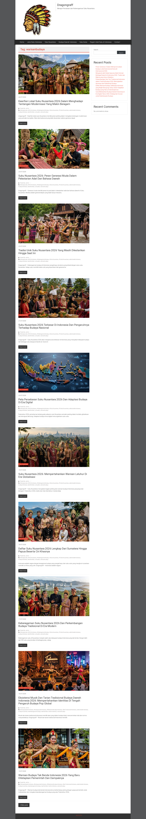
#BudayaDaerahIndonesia (26, 709)
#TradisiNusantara (64, 110)
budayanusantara (23, 711)
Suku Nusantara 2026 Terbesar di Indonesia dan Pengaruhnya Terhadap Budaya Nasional (53, 326)
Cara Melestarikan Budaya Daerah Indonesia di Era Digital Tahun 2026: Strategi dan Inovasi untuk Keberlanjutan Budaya (110, 94)
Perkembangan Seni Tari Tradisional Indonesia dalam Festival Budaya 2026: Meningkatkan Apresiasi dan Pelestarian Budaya (110, 81)
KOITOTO (79, 815)
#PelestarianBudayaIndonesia (54, 709)
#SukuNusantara (53, 110)
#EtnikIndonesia (32, 110)
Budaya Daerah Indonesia (68, 42)
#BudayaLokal (24, 110)
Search (96, 49)
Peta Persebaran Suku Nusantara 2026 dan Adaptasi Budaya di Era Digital (52, 401)
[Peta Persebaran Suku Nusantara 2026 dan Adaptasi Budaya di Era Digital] (53, 372)
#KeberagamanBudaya (43, 110)
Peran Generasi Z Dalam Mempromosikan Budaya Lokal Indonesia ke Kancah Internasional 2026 (109, 69)
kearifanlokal (31, 112)
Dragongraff (65, 5)
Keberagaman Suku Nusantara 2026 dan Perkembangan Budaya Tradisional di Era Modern (50, 625)
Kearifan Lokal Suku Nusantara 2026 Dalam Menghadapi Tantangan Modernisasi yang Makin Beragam (50, 103)
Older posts (24, 805)
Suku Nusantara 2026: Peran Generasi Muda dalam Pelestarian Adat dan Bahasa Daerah (47, 177)
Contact (117, 42)
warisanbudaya (44, 112)
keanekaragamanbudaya (34, 711)
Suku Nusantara (50, 42)
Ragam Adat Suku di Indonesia (100, 42)
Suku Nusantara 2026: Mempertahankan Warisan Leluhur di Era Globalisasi (52, 475)
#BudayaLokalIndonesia (40, 709)
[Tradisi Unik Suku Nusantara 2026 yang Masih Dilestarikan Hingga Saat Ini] (53, 223)
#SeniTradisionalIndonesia (69, 709)
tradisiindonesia (52, 711)
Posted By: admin (24, 108)
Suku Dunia (83, 42)
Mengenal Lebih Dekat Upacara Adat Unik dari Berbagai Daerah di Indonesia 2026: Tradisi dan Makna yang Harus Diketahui (110, 75)
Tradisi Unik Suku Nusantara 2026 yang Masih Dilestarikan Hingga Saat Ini (51, 252)
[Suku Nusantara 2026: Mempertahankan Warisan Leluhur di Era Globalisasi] (53, 447)
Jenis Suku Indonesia (34, 42)
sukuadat (37, 112)
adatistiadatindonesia (74, 110)
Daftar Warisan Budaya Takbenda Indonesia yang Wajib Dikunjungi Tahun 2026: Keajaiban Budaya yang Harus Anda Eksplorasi (110, 88)
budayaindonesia (22, 112)
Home (22, 42)
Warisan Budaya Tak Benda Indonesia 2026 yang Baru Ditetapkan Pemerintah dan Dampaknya (49, 777)
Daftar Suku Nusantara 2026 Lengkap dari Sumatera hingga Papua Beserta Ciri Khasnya (52, 550)
